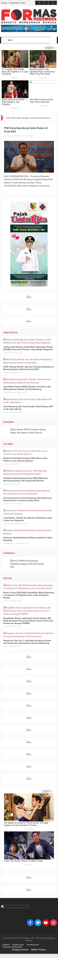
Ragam (31, 136)
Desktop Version (20, 949)
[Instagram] (53, 922)
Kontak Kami (18, 944)
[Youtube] (45, 922)
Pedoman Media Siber (12, 947)
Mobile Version (38, 949)
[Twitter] (38, 922)
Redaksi (6, 944)
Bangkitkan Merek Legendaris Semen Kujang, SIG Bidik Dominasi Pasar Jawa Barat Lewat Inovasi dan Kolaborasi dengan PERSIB (28, 620)
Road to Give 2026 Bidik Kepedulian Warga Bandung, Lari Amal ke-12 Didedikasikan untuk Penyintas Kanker (28, 595)
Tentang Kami (33, 944)
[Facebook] (30, 922)
